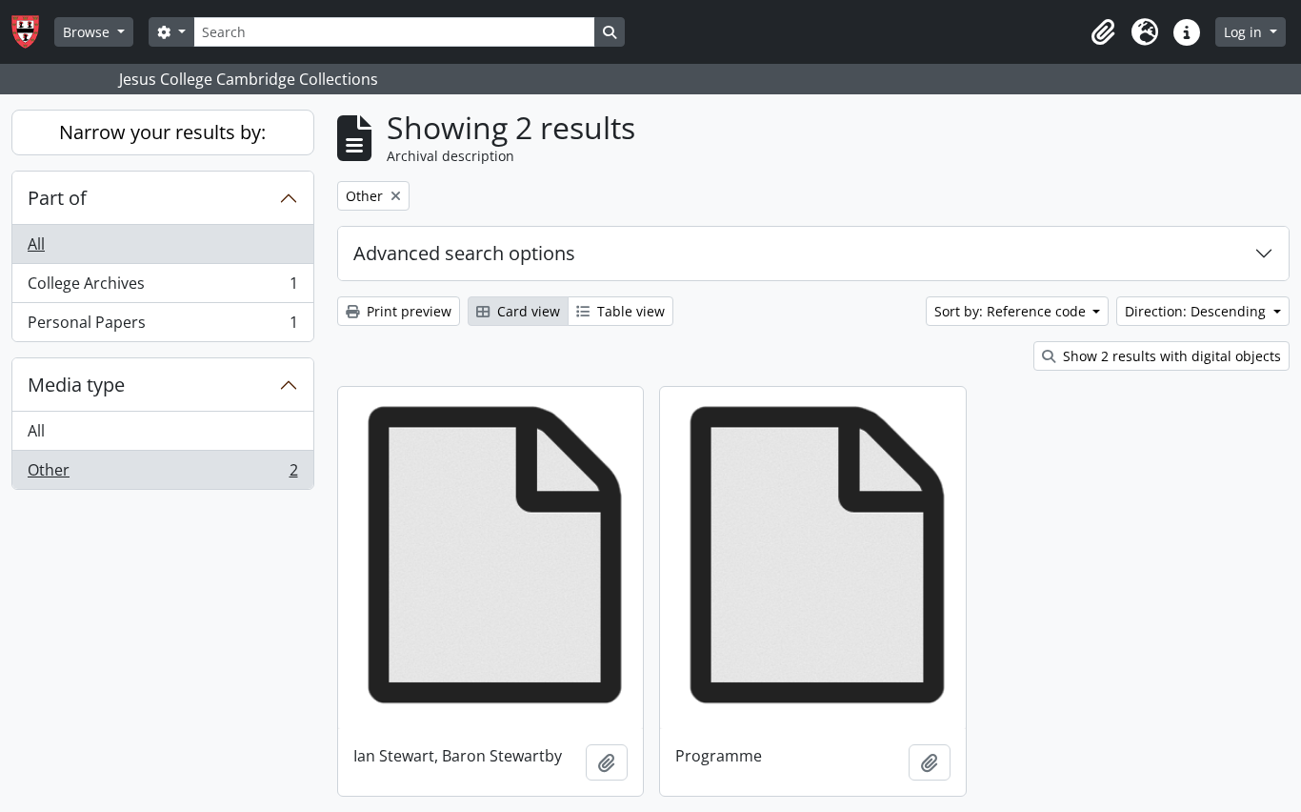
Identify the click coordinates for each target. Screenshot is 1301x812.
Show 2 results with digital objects (1170, 356)
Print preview (407, 311)
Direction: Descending (1197, 311)
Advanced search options (464, 253)
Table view (629, 311)
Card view (526, 311)
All (36, 243)
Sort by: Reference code (1012, 311)
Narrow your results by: (162, 132)
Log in (1245, 32)
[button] (1103, 32)
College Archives (162, 288)
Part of (57, 198)
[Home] (32, 32)
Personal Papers (162, 326)
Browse (88, 32)
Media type (76, 384)
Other (162, 474)
